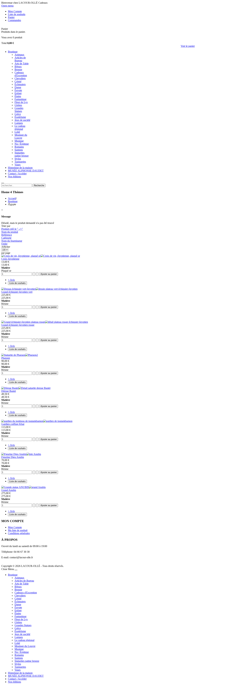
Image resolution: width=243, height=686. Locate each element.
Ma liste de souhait (17, 530)
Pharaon (5, 358)
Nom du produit (9, 231)
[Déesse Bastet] (25, 388)
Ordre (4, 243)
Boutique (13, 201)
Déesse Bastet (8, 391)
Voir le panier (188, 46)
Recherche (39, 185)
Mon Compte (15, 527)
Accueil (12, 198)
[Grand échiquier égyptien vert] (39, 288)
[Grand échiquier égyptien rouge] (44, 322)
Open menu (7, 5)
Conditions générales (19, 533)
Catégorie (6, 237)
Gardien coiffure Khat (12, 424)
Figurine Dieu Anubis (12, 457)
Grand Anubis (8, 490)
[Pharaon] (19, 355)
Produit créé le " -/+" (12, 229)
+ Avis (11, 279)
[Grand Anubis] (23, 487)
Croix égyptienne (10, 258)
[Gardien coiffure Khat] (36, 421)
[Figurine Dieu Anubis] (21, 454)
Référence (6, 234)
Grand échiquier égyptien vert (16, 291)
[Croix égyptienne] (40, 255)
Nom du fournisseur (11, 240)
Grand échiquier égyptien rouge (17, 325)
